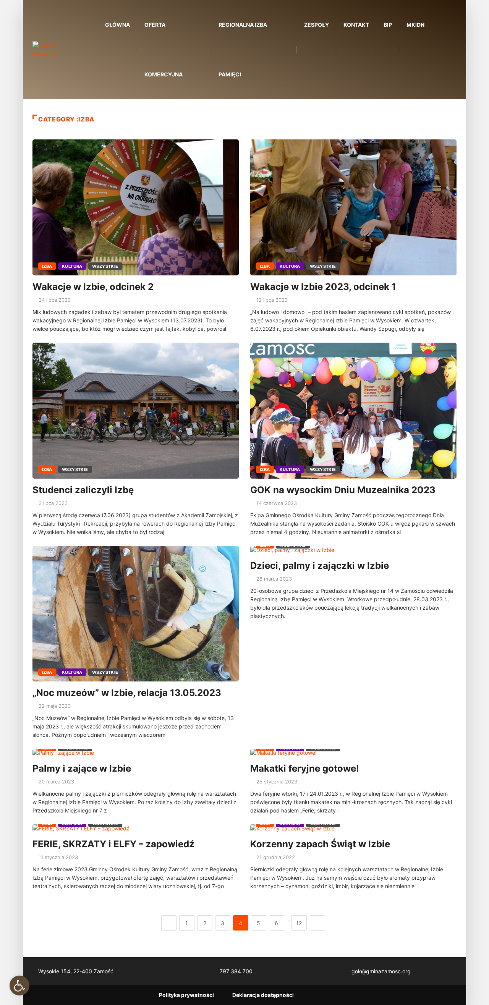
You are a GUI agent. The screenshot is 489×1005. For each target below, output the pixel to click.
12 (299, 923)
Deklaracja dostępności (263, 995)
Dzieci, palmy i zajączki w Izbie (319, 565)
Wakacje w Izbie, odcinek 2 (93, 286)
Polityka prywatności (186, 995)
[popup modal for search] (444, 50)
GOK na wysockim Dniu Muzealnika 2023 (343, 489)
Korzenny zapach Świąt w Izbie (320, 844)
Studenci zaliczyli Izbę (83, 489)
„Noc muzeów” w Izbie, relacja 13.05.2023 (126, 692)
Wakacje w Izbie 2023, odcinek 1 (323, 286)
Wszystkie (105, 266)
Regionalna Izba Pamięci (243, 49)
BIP (388, 24)
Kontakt (356, 24)
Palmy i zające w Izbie (81, 768)
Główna (117, 24)
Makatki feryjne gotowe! (304, 768)
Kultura (72, 266)
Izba (47, 266)
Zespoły (316, 24)
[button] (19, 985)
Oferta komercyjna (163, 49)
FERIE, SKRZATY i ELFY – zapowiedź (113, 844)
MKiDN (415, 24)
